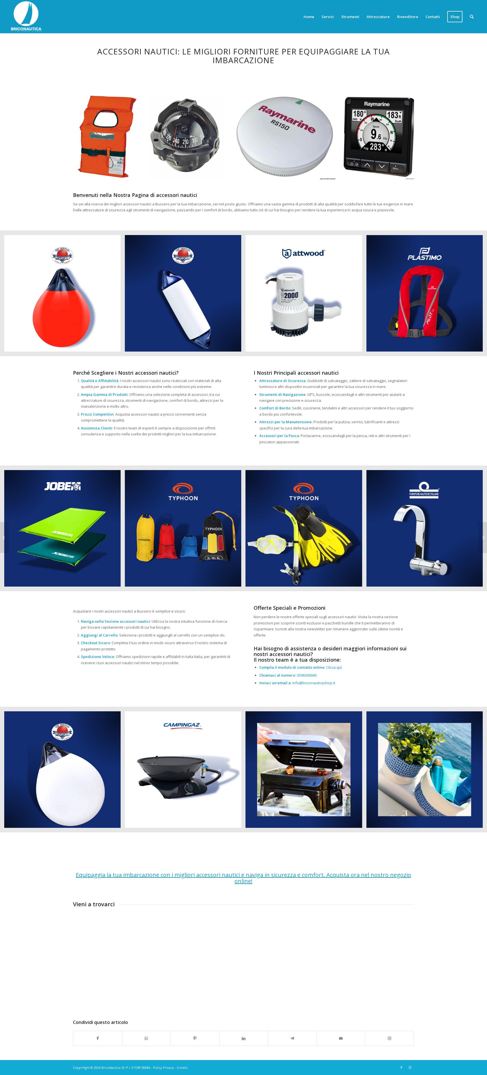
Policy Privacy (163, 1067)
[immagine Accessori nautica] (64, 295)
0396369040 (306, 675)
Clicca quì (334, 667)
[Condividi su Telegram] (292, 1038)
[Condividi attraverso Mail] (341, 1038)
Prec (85, 136)
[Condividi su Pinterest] (195, 1038)
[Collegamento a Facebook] (401, 1067)
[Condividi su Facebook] (97, 1038)
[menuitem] (309, 16)
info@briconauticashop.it (313, 682)
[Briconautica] (26, 16)
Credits (182, 1067)
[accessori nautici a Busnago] (4, 537)
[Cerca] (471, 16)
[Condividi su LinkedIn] (244, 1038)
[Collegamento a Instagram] (389, 1038)
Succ (401, 136)
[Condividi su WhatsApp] (146, 1038)
